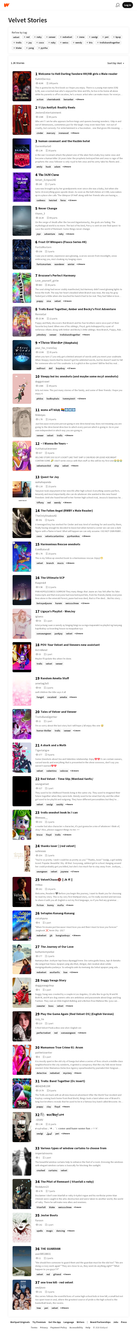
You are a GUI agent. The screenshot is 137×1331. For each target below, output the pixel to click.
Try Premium (39, 1322)
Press (124, 1322)
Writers (80, 1322)
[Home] (58, 5)
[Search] (118, 5)
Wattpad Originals (20, 1322)
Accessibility (76, 1327)
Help (88, 1327)
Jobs (115, 1322)
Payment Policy (58, 1327)
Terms (34, 1327)
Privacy (44, 1327)
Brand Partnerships (100, 1322)
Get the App (54, 1322)
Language (68, 1322)
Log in (127, 5)
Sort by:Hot (114, 63)
